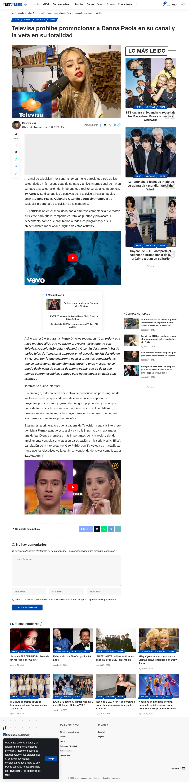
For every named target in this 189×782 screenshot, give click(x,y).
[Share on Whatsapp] (110, 125)
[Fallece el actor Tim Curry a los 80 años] (73, 640)
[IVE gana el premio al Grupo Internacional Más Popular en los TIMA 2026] (30, 686)
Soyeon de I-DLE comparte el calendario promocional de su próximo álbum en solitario (151, 254)
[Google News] (183, 768)
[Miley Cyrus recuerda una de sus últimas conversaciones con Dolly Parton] (159, 640)
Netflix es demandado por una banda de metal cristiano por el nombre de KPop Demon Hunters (157, 705)
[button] (51, 758)
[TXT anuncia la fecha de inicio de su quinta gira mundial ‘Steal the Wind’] (151, 152)
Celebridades (61, 651)
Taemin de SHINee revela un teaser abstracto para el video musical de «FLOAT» (158, 339)
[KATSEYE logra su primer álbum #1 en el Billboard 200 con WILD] (73, 686)
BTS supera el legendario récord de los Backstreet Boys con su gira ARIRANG (150, 116)
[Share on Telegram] (114, 125)
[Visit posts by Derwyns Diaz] (16, 125)
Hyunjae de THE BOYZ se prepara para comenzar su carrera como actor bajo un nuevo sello (158, 369)
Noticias (40, 20)
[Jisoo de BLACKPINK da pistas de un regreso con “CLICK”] (30, 640)
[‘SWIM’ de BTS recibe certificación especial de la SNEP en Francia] (116, 640)
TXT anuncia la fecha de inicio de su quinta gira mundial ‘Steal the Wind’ (150, 185)
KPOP (138, 107)
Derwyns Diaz (29, 123)
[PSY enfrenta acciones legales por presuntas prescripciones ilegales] (131, 356)
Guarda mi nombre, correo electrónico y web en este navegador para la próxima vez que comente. (67, 599)
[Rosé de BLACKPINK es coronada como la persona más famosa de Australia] (116, 686)
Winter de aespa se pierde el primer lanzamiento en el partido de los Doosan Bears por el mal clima (158, 322)
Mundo (27, 20)
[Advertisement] (73, 154)
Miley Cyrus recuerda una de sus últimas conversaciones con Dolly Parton (158, 659)
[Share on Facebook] (101, 125)
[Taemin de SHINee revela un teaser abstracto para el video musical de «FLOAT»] (131, 340)
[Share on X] (105, 125)
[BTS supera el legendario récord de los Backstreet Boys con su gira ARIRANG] (151, 83)
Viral (52, 20)
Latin (16, 20)
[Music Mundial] (15, 4)
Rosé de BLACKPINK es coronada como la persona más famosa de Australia (115, 705)
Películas (157, 697)
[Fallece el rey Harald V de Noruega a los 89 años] (53, 304)
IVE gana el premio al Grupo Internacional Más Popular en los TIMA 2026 (28, 705)
